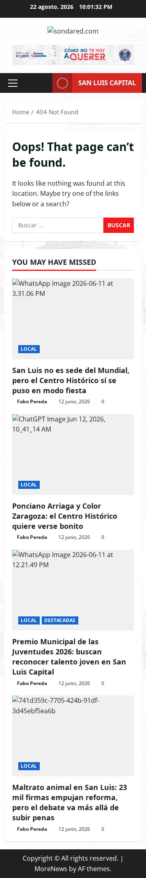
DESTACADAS (60, 620)
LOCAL (29, 349)
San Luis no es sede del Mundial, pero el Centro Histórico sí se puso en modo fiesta (70, 380)
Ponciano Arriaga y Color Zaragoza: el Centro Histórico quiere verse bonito (64, 516)
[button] (12, 82)
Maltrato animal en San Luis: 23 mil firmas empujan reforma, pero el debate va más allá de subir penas (69, 802)
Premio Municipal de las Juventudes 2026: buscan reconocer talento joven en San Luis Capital (69, 657)
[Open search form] (42, 83)
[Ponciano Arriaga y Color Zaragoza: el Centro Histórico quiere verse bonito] (73, 454)
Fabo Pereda (32, 401)
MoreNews (50, 868)
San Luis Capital (107, 82)
